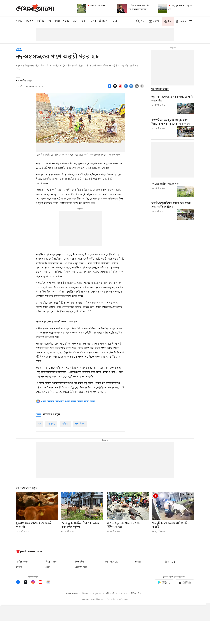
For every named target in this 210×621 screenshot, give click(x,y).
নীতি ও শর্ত (110, 593)
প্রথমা (48, 567)
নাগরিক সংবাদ (22, 561)
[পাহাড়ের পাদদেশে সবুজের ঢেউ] (162, 8)
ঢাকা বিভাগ (80, 424)
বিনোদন (84, 21)
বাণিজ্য (57, 21)
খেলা (75, 21)
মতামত (66, 21)
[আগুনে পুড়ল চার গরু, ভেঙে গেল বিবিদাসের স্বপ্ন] (128, 506)
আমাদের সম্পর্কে (71, 593)
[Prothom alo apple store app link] (184, 582)
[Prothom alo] (35, 8)
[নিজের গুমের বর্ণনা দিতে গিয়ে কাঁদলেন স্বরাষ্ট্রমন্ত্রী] (122, 8)
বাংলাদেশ (29, 21)
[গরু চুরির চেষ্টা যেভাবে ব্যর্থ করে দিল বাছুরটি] (173, 506)
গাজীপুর (65, 424)
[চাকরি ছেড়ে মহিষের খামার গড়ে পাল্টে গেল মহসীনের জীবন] (185, 214)
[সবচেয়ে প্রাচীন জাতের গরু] (185, 191)
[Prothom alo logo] (30, 552)
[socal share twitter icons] (115, 87)
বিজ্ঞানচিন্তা (79, 561)
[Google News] (48, 582)
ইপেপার (19, 567)
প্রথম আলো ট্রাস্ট (111, 561)
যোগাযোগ (123, 593)
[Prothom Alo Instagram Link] (34, 582)
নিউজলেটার (136, 593)
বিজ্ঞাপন (85, 593)
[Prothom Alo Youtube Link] (42, 582)
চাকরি (93, 21)
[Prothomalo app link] (164, 582)
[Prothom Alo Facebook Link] (19, 582)
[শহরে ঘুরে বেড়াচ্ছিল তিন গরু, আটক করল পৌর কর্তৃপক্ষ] (82, 506)
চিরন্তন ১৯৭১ (169, 561)
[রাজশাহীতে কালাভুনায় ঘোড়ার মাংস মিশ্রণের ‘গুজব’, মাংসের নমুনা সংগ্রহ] (185, 131)
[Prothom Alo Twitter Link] (27, 582)
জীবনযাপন (103, 21)
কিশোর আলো (51, 561)
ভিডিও (114, 21)
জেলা (19, 48)
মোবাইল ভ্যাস (81, 567)
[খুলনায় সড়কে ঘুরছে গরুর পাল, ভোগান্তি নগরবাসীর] (185, 108)
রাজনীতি (40, 21)
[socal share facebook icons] (110, 87)
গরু (39, 424)
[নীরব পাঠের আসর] (81, 8)
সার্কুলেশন (97, 593)
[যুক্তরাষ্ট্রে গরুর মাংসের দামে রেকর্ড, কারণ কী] (37, 506)
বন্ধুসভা (138, 561)
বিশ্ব (49, 21)
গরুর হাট (51, 424)
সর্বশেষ (19, 21)
